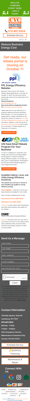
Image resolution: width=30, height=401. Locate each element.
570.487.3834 (16, 31)
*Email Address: (7, 255)
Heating (21, 391)
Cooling (4, 393)
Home (3, 389)
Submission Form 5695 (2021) (11, 202)
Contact (13, 395)
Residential (12, 389)
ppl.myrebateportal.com (8, 103)
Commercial (24, 389)
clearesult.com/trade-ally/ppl (13, 107)
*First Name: (6, 243)
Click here (4, 205)
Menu (22, 40)
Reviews (23, 393)
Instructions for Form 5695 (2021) (12, 198)
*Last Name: (6, 248)
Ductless (13, 393)
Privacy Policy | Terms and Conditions (15, 400)
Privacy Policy (21, 300)
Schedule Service (15, 35)
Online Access (11, 399)
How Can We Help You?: (10, 268)
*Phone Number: (7, 262)
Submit (15, 283)
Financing (15, 353)
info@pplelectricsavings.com (16, 120)
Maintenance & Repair (15, 361)
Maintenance (11, 391)
